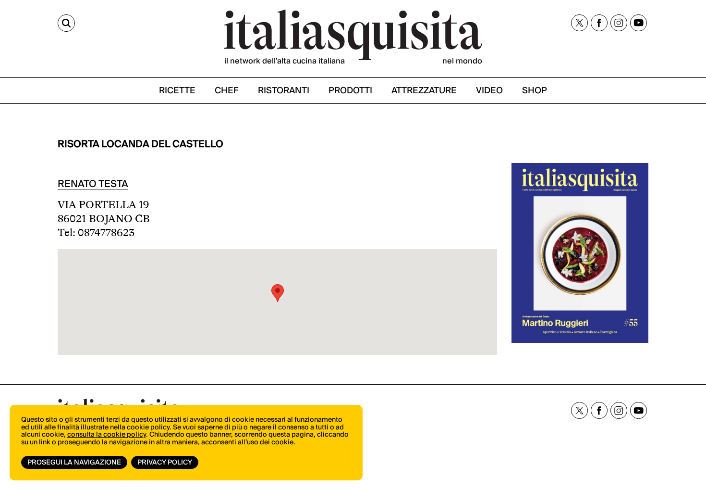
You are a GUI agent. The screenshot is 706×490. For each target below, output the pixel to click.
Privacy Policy (164, 462)
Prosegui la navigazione (74, 462)
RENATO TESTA (93, 184)
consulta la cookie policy (106, 434)
